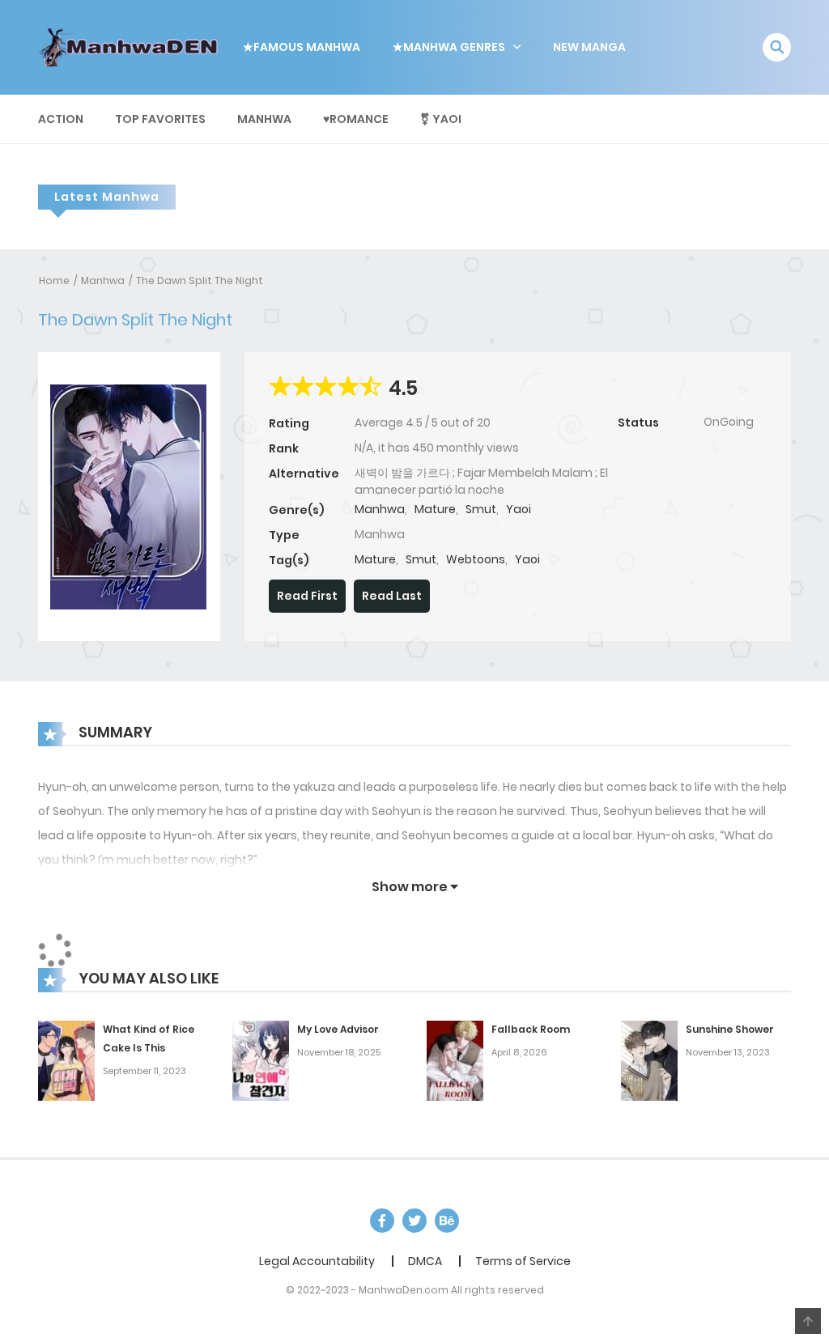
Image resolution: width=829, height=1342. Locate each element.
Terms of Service (523, 1261)
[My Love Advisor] (260, 1060)
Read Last (392, 596)
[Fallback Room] (455, 1060)
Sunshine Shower (730, 1029)
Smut (481, 509)
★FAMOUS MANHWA (301, 47)
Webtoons (475, 559)
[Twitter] (414, 1220)
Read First (307, 596)
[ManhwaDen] (132, 46)
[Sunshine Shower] (649, 1060)
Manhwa (264, 119)
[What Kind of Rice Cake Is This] (66, 1060)
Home (54, 280)
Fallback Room (530, 1029)
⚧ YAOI (440, 119)
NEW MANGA (589, 47)
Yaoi (518, 509)
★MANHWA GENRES (449, 47)
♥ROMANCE (356, 119)
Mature (435, 509)
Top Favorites (160, 119)
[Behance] (447, 1220)
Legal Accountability (317, 1261)
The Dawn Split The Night (199, 280)
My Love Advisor (338, 1029)
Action (60, 119)
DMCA (425, 1261)
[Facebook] (382, 1220)
